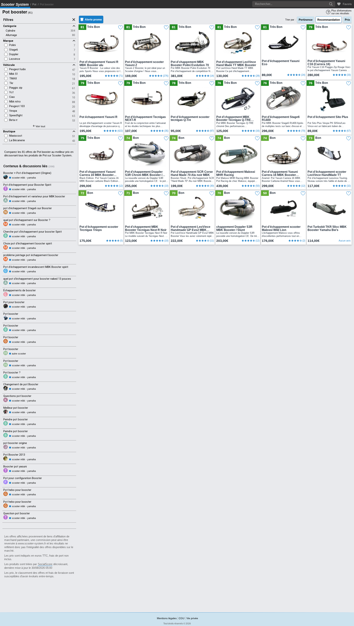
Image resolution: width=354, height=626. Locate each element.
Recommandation (328, 19)
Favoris (346, 4)
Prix (347, 19)
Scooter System (15, 4)
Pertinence (306, 19)
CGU (181, 618)
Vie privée (192, 618)
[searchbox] (283, 4)
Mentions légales (167, 618)
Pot (34, 4)
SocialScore (45, 564)
